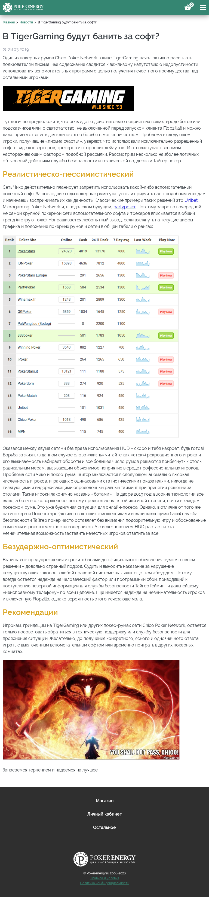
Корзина (190, 5)
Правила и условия (104, 878)
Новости (26, 22)
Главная (9, 22)
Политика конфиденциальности (104, 883)
